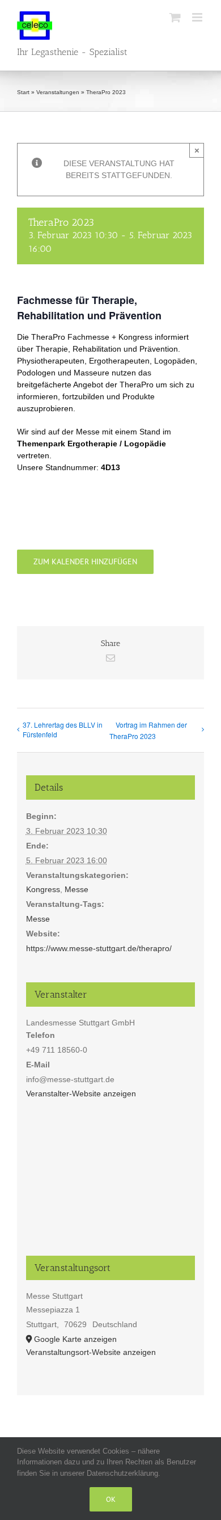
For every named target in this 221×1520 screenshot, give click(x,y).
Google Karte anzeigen (75, 1339)
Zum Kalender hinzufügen (85, 562)
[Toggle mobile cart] (175, 17)
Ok (111, 1499)
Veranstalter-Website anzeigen (81, 1093)
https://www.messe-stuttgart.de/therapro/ (99, 948)
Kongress (43, 889)
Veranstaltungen (57, 92)
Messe (76, 889)
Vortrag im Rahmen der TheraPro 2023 (148, 730)
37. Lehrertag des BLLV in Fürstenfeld (63, 729)
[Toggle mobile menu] (198, 17)
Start (23, 92)
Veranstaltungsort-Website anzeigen (91, 1352)
